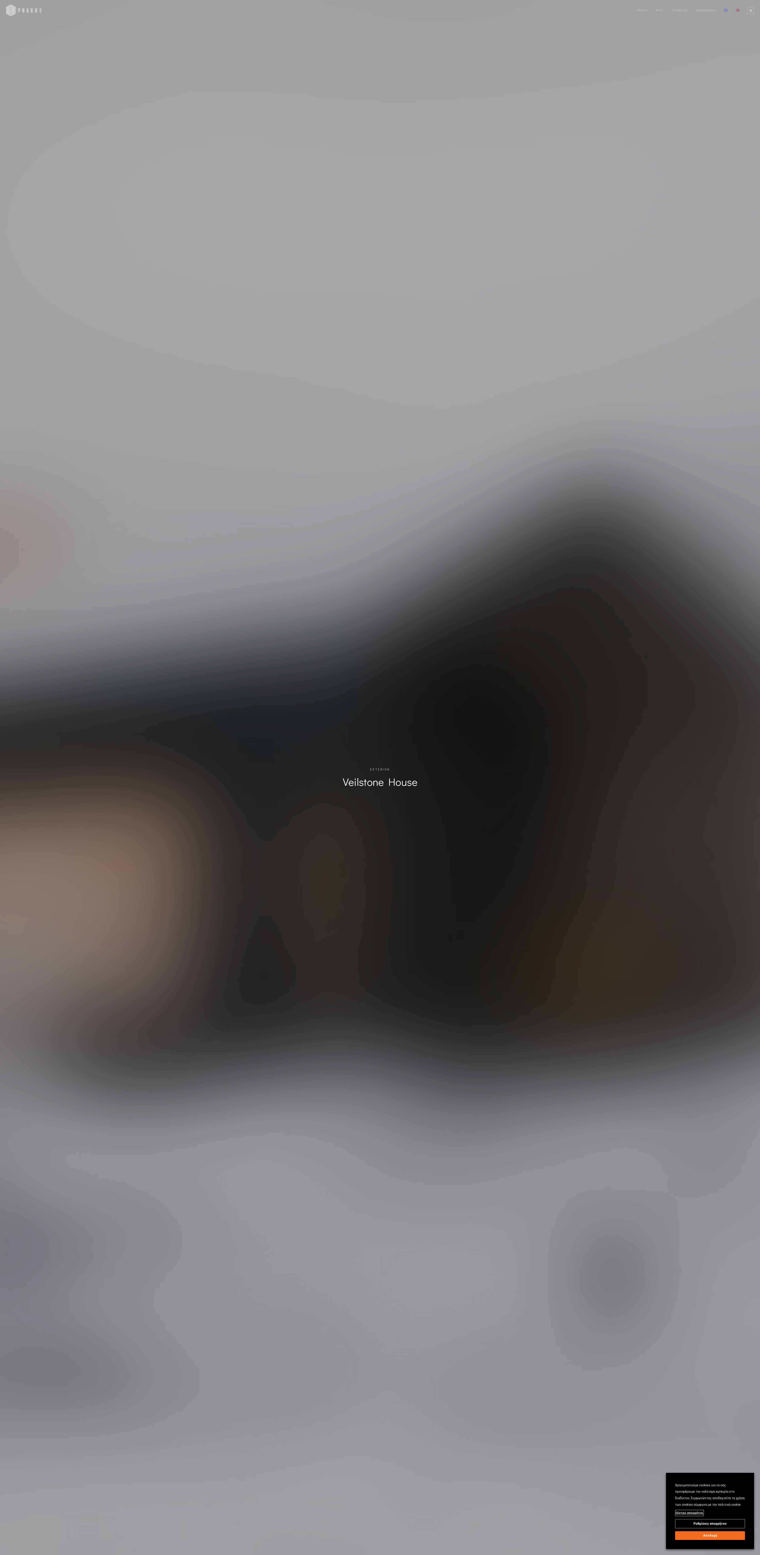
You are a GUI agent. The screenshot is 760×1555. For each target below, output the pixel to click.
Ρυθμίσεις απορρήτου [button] (710, 1523)
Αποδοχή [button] (710, 1535)
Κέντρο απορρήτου (689, 1513)
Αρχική (642, 10)
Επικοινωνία (706, 10)
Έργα (659, 10)
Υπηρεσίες (679, 10)
